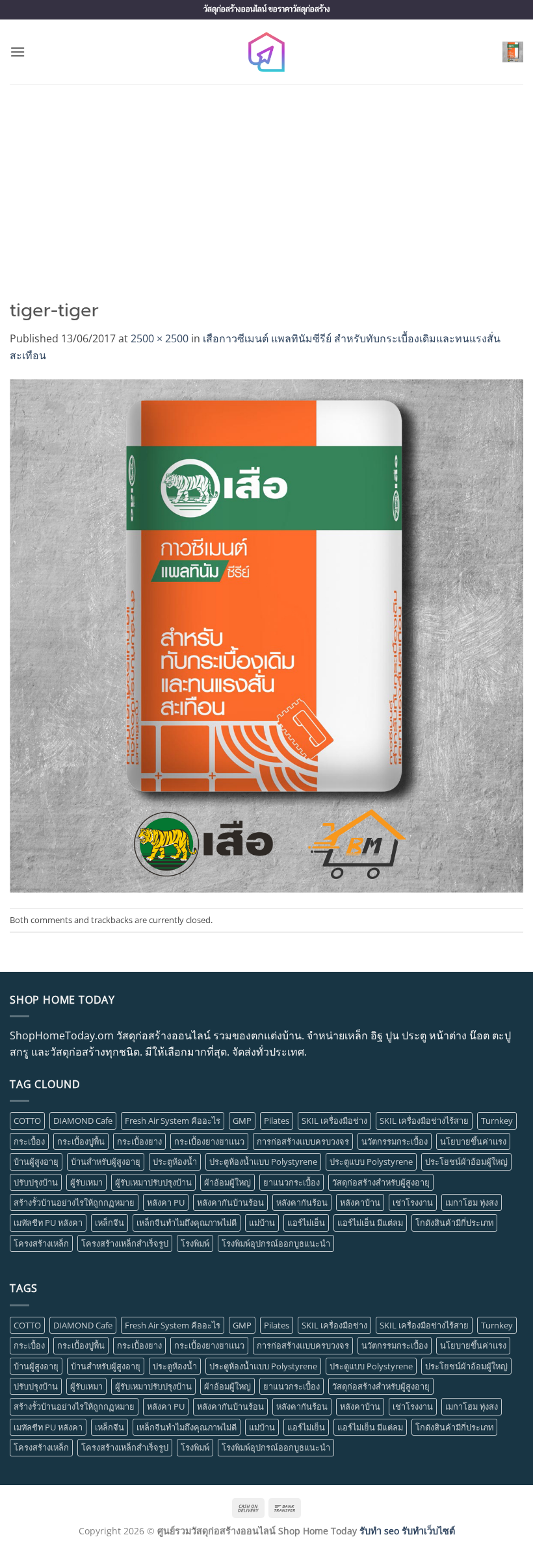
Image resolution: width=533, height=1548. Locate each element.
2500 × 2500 (159, 338)
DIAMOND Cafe (82, 1120)
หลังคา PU (166, 1202)
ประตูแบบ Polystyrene (371, 1161)
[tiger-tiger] (266, 635)
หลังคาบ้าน (360, 1202)
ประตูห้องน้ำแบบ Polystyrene (263, 1161)
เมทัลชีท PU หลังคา (48, 1222)
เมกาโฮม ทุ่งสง (471, 1202)
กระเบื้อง (29, 1141)
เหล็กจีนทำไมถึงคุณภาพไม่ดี (186, 1222)
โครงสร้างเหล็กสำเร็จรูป (124, 1243)
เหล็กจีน (109, 1222)
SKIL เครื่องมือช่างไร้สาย (424, 1120)
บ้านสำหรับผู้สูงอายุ (105, 1161)
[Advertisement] (266, 182)
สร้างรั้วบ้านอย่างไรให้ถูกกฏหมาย (74, 1202)
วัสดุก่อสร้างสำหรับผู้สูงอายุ (381, 1182)
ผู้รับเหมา (86, 1182)
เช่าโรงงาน (413, 1202)
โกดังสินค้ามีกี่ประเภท (454, 1222)
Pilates (276, 1120)
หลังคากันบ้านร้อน (230, 1202)
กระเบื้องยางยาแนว (209, 1141)
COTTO (27, 1120)
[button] (17, 52)
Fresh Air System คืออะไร (172, 1120)
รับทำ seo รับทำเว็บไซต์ (407, 1531)
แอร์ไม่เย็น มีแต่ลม (370, 1222)
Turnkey (497, 1120)
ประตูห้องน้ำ (175, 1161)
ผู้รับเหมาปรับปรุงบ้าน (153, 1182)
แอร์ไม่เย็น (306, 1222)
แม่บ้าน (262, 1222)
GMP (242, 1120)
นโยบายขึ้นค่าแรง (473, 1141)
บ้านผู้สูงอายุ (36, 1161)
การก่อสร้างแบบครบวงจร (303, 1141)
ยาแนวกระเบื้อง (291, 1182)
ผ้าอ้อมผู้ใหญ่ (227, 1182)
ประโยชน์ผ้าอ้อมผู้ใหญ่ (466, 1161)
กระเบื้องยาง (139, 1141)
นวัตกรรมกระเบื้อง (394, 1141)
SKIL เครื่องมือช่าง (334, 1120)
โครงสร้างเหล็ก (41, 1243)
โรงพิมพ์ (195, 1243)
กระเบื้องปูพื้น (81, 1141)
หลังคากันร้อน (302, 1202)
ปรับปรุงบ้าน (36, 1182)
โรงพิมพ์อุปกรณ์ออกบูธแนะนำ (276, 1243)
